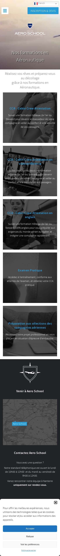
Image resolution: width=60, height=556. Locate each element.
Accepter (30, 528)
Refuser (30, 536)
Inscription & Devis (43, 11)
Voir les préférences (30, 544)
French (41, 3)
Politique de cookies (28, 550)
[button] (55, 502)
